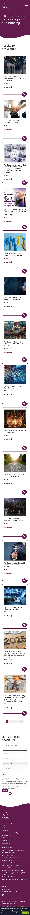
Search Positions (6, 835)
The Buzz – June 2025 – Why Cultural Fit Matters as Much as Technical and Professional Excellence (14, 698)
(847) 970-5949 (6, 889)
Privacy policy (4, 912)
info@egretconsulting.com (9, 891)
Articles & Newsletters (8, 838)
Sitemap (4, 903)
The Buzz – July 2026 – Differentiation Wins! (12, 122)
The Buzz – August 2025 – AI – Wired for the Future (15, 608)
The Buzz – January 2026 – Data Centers (14, 387)
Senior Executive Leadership (10, 833)
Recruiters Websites (22, 907)
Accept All (25, 912)
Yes (4, 772)
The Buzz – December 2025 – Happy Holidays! (15, 431)
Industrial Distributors (8, 868)
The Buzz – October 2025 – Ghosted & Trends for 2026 (14, 520)
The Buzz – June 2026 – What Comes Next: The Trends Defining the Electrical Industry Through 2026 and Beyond (15, 168)
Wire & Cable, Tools (7, 855)
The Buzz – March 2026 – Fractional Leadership (13, 298)
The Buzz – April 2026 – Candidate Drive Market (13, 254)
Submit (5, 790)
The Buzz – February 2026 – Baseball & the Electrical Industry (14, 343)
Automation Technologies (9, 860)
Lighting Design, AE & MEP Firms (11, 865)
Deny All (15, 912)
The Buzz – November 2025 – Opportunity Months (15, 475)
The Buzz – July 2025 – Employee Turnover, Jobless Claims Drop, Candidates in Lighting (14, 654)
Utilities (4, 881)
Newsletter (8, 83)
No (4, 775)
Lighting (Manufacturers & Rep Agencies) (14, 850)
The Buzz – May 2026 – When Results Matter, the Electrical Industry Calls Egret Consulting (15, 212)
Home (3, 825)
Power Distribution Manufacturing (11, 857)
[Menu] (26, 5)
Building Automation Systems (10, 862)
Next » (21, 722)
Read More (7, 87)
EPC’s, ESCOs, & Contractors (10, 876)
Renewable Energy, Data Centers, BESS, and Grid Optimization (15, 873)
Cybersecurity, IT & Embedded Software (13, 870)
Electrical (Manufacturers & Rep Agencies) (14, 879)
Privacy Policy (6, 843)
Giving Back (5, 840)
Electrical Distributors (8, 852)
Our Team (4, 827)
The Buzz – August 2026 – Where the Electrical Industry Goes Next (15, 78)
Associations (5, 830)
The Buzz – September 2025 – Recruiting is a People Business (15, 565)
